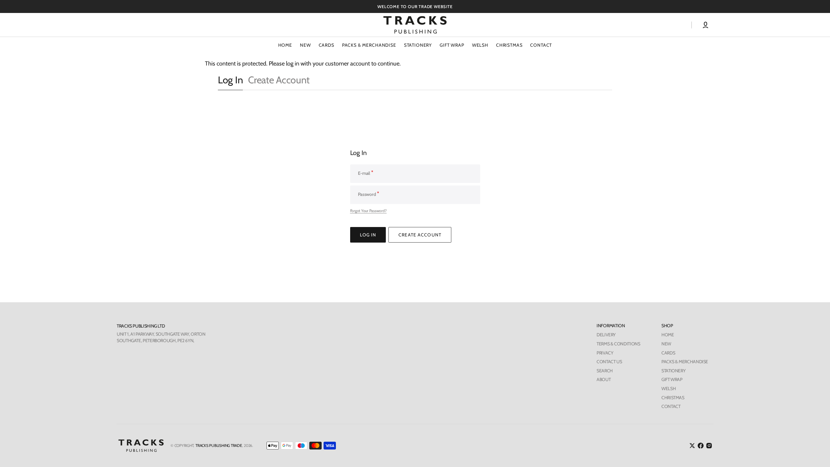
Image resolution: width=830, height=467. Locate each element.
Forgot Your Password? (368, 210)
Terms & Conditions (618, 344)
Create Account (279, 80)
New (666, 344)
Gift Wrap (452, 45)
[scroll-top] (816, 453)
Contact (670, 406)
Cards (326, 45)
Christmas (509, 45)
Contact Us (609, 362)
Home (667, 335)
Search (605, 371)
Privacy (605, 353)
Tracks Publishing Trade (219, 445)
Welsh (480, 45)
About (604, 379)
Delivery (606, 335)
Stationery (418, 45)
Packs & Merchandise (369, 45)
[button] (705, 25)
